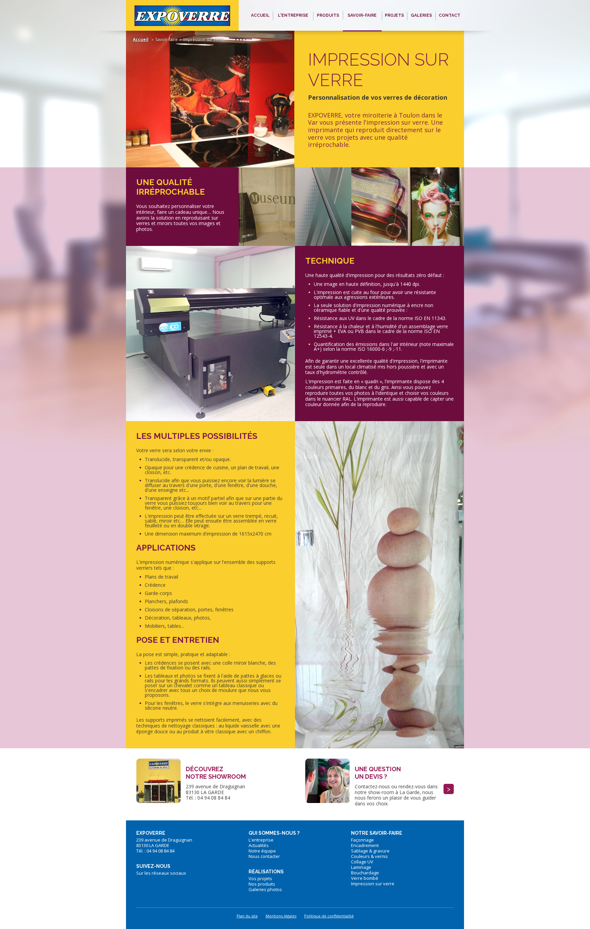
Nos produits (262, 884)
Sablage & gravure (370, 851)
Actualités (259, 845)
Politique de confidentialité (329, 915)
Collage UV (362, 862)
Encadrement (365, 845)
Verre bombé (364, 878)
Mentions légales (281, 915)
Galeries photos (265, 889)
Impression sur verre (372, 884)
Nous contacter (264, 856)
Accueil (141, 39)
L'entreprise (261, 840)
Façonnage (362, 840)
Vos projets (260, 878)
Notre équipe (262, 851)
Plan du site (247, 915)
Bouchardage (365, 873)
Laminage (361, 867)
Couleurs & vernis (369, 856)
